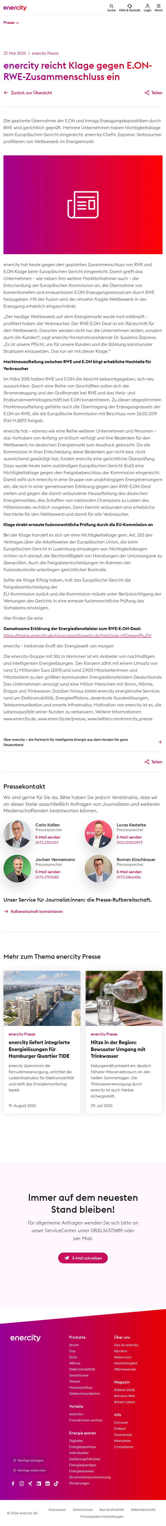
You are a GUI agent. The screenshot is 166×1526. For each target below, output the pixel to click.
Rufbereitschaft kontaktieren (37, 911)
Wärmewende (125, 1369)
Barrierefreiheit (112, 1509)
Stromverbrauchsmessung (90, 1477)
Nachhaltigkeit (125, 1363)
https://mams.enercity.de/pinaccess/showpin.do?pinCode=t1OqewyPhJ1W (77, 635)
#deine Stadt (124, 1390)
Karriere (120, 1351)
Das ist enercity (126, 1345)
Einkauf (120, 1428)
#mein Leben (124, 1402)
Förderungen (79, 1483)
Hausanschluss (81, 1387)
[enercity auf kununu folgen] (39, 1483)
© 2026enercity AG (22, 1513)
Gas (72, 1351)
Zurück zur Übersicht (31, 92)
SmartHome (78, 1375)
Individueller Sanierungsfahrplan (85, 1456)
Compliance (123, 1447)
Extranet (121, 1422)
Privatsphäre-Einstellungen (102, 1516)
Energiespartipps (82, 1465)
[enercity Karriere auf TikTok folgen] (56, 1483)
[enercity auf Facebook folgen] (13, 1483)
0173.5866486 (129, 877)
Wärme (74, 1363)
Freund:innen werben (85, 1420)
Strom (74, 1345)
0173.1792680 (47, 877)
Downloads (123, 1434)
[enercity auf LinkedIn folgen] (47, 1483)
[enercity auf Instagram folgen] (21, 1483)
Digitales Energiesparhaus (82, 1443)
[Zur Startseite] (15, 8)
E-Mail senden (48, 837)
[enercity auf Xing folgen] (30, 1483)
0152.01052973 (129, 842)
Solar (73, 1357)
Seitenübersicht (143, 1509)
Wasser (74, 1381)
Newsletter (122, 1440)
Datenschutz (83, 1509)
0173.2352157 (46, 842)
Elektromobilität (82, 1369)
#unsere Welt (124, 1396)
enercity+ (76, 1414)
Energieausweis (81, 1471)
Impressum (57, 1509)
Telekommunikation (84, 1393)
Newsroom (122, 1357)
